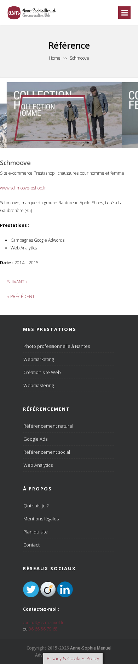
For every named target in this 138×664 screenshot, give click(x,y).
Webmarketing (38, 359)
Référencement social (46, 452)
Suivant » (17, 282)
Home (55, 58)
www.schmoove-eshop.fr (23, 188)
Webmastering (38, 385)
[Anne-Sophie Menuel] (32, 19)
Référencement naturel (48, 426)
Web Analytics (38, 465)
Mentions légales (41, 518)
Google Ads (35, 439)
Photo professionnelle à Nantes (56, 346)
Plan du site (35, 532)
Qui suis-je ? (35, 505)
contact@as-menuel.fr (43, 623)
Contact (31, 545)
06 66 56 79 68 (43, 629)
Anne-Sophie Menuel (90, 648)
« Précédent (21, 297)
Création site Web (42, 372)
